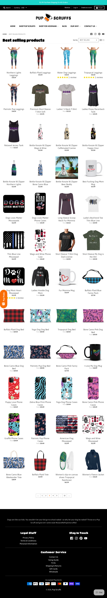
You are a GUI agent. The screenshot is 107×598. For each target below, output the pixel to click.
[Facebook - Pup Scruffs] (91, 34)
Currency (17, 8)
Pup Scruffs (56, 590)
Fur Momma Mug (67, 290)
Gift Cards (53, 569)
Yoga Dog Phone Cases (66, 402)
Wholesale (53, 572)
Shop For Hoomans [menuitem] (48, 26)
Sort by (75, 40)
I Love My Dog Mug (93, 366)
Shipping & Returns (53, 566)
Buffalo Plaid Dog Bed (14, 329)
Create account (86, 8)
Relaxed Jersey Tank (13, 145)
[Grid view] (101, 40)
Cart (101, 8)
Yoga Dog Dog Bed (40, 329)
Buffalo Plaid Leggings (40, 72)
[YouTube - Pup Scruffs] (103, 34)
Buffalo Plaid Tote (40, 474)
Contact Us (53, 557)
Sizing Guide (53, 560)
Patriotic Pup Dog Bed (40, 366)
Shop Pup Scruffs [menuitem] (27, 26)
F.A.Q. (53, 563)
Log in (75, 8)
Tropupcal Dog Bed (67, 329)
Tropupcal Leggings (93, 72)
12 (64, 496)
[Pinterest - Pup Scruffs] (99, 34)
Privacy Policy (28, 538)
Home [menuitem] (12, 26)
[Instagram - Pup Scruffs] (95, 34)
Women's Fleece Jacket (93, 474)
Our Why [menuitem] (74, 26)
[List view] (103, 40)
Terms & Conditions (28, 541)
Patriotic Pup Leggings (14, 109)
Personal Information (28, 544)
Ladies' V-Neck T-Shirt (67, 109)
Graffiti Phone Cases (13, 438)
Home (5, 34)
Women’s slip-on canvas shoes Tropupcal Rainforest (67, 477)
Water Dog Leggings (66, 72)
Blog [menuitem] (64, 26)
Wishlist (67, 8)
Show (3, 299)
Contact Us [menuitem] (89, 26)
